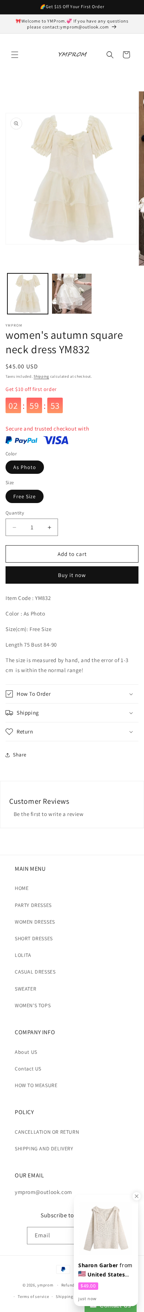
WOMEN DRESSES (35, 921)
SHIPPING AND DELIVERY (44, 1148)
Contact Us (113, 1305)
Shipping (41, 376)
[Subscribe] (109, 1235)
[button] (15, 55)
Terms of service (33, 1296)
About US (26, 1052)
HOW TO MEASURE (36, 1085)
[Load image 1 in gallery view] (27, 293)
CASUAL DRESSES (35, 971)
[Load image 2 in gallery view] (72, 293)
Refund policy (74, 1285)
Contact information (113, 1296)
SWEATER (25, 988)
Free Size (24, 496)
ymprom (45, 1285)
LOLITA (23, 955)
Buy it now (72, 575)
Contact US (28, 1068)
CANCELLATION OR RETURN (47, 1132)
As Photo (24, 467)
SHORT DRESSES (34, 938)
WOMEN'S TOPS (33, 1005)
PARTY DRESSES (33, 905)
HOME (21, 888)
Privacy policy (108, 1285)
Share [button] (20, 754)
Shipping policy (71, 1296)
